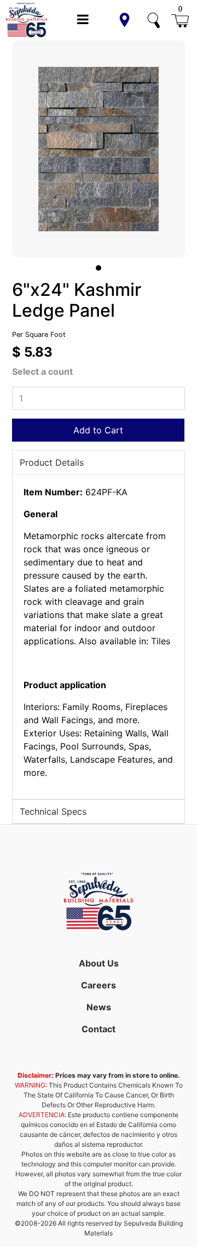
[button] (124, 20)
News (98, 1007)
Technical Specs (53, 811)
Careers (98, 985)
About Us (99, 963)
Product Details (52, 462)
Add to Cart (98, 430)
